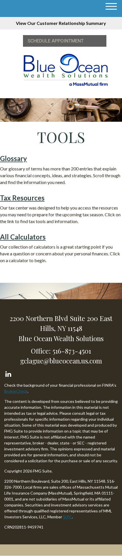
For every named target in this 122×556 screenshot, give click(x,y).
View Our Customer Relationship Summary (61, 23)
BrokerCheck (16, 391)
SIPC (67, 516)
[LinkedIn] (8, 373)
